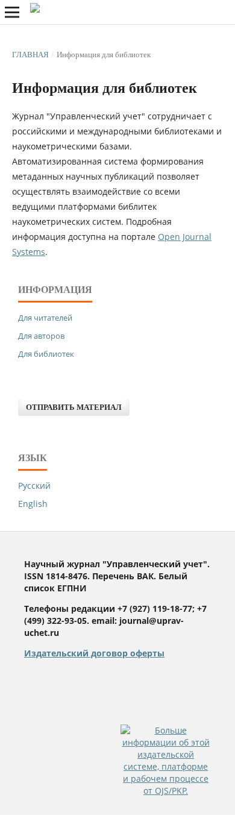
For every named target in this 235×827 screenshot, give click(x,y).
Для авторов (41, 335)
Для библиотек (46, 353)
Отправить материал (74, 407)
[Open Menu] (12, 12)
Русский (34, 485)
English (33, 503)
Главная (30, 54)
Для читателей (45, 317)
